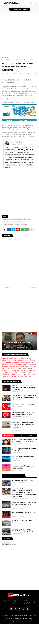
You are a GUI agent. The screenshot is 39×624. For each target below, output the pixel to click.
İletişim (13, 621)
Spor (31, 435)
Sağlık (17, 224)
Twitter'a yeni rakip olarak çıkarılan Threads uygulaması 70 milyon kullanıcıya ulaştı (24, 466)
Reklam (6, 621)
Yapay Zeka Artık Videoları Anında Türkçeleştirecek (24, 449)
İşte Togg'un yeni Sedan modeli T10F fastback (23, 457)
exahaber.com (32, 615)
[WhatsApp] (22, 229)
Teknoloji (8, 435)
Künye (25, 618)
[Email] (27, 229)
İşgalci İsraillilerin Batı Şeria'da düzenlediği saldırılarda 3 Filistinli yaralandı (16, 360)
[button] (31, 3)
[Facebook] (9, 229)
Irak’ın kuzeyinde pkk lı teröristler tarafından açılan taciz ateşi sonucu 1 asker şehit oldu (23, 414)
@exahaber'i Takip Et (21, 9)
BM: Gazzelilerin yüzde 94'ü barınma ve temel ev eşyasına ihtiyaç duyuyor (19, 375)
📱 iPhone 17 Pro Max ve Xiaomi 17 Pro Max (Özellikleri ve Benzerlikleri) (24, 440)
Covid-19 (5, 222)
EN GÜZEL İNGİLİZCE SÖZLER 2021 (22, 521)
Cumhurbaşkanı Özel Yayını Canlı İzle (23, 513)
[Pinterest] (18, 229)
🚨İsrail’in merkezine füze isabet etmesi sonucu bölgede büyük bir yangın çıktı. (23, 387)
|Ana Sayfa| (9, 618)
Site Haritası (22, 621)
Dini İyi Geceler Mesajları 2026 (22, 480)
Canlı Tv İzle (31, 621)
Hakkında (18, 618)
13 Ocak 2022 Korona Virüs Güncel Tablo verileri (17, 60)
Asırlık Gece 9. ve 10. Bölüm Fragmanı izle (19, 343)
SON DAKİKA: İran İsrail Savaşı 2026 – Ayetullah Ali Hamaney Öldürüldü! (24, 396)
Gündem (12, 222)
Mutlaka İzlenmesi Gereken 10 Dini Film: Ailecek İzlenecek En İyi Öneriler (24, 504)
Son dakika (24, 224)
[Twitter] (14, 229)
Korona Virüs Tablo (8, 224)
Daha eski (33, 287)
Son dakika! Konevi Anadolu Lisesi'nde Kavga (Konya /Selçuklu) (24, 530)
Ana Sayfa (5, 58)
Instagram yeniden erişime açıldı (23, 404)
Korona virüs (20, 222)
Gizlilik (31, 618)
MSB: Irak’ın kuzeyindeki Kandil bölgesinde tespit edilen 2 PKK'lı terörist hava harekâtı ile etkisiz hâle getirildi (23, 425)
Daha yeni (6, 287)
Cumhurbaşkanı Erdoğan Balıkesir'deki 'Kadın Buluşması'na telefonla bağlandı (17, 364)
